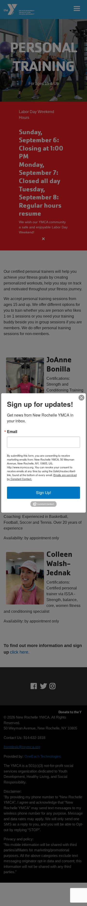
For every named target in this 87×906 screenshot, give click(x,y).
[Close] (81, 397)
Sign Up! (43, 492)
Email (12, 432)
